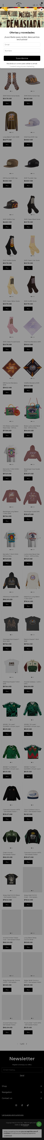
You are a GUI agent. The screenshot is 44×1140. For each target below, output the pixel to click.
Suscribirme (22, 58)
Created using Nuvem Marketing (22, 66)
